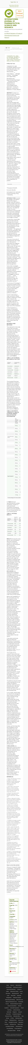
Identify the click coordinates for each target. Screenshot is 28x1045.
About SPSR (13, 995)
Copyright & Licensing (13, 1022)
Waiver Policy (20, 1024)
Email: (11, 945)
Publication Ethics (16, 1016)
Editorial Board (19, 985)
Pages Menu (13, 2)
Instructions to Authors (17, 987)
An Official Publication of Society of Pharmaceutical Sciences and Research (13, 35)
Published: (12, 967)
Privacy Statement (18, 1028)
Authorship (9, 1012)
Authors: (12, 922)
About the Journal (15, 993)
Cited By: (12, 914)
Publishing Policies (13, 1020)
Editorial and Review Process (11, 1001)
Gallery (7, 991)
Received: (12, 948)
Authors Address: (12, 931)
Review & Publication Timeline (16, 1003)
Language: (12, 916)
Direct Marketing (10, 1028)
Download (13, 971)
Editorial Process (19, 999)
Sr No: (11, 903)
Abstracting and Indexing (10, 999)
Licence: (12, 919)
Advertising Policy (19, 1026)
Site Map (18, 1030)
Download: (12, 911)
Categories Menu (13, 42)
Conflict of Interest (16, 1010)
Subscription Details (11, 1030)
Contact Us (19, 989)
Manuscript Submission (11, 989)
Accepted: (12, 958)
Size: (11, 909)
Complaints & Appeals (16, 1014)
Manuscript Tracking (14, 991)
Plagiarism (15, 1012)
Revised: (12, 953)
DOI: (11, 961)
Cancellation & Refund (10, 1026)
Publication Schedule (17, 997)
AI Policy (12, 1018)
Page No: (12, 905)
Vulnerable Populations (14, 1007)
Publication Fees (13, 1024)
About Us (12, 985)
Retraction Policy (8, 1016)
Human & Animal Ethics (12, 1005)
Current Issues (9, 987)
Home (8, 47)
